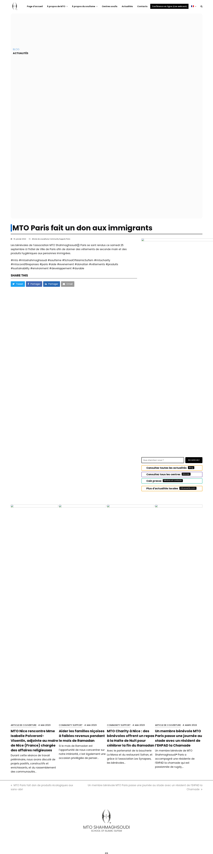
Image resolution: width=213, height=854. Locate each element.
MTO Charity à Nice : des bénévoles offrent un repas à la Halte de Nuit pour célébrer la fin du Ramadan (130, 738)
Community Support (57, 239)
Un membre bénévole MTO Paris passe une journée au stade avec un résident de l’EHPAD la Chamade (178, 738)
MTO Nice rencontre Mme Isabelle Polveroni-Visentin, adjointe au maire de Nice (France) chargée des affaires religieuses (34, 741)
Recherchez (194, 460)
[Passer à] (193, 6)
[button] (201, 6)
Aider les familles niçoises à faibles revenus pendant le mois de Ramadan (82, 736)
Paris (68, 239)
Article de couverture (40, 239)
